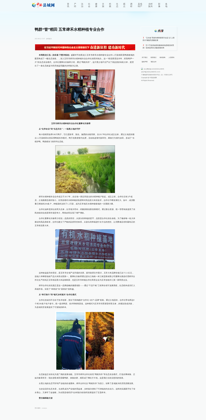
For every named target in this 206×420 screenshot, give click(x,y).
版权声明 (144, 62)
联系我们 (153, 57)
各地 (166, 5)
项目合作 (153, 62)
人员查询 (171, 57)
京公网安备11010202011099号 (154, 69)
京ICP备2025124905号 (148, 72)
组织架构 (162, 57)
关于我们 (144, 57)
